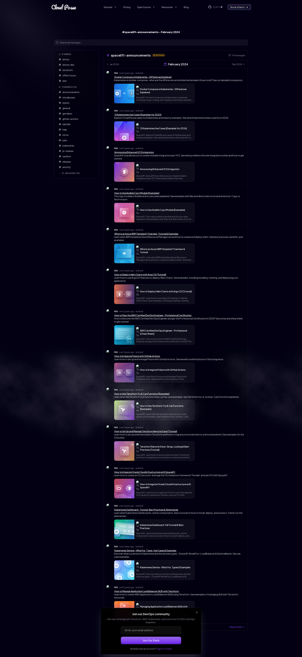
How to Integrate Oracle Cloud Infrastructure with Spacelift (144, 472)
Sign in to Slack (164, 648)
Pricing (126, 7)
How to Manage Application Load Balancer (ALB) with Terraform (146, 591)
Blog (186, 7)
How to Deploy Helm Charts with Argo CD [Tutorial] (140, 274)
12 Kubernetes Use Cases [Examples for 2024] (137, 114)
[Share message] (146, 73)
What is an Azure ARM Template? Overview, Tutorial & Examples (146, 233)
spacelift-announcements (131, 55)
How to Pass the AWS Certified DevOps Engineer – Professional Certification (153, 315)
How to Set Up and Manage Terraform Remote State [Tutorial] (145, 431)
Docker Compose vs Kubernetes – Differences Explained (142, 77)
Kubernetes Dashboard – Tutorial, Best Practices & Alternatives (146, 509)
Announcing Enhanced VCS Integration (134, 152)
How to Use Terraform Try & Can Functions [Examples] (141, 393)
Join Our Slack (151, 640)
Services (108, 7)
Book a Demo (237, 7)
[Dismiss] (196, 612)
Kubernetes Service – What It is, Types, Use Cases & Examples (145, 550)
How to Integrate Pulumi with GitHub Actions (137, 356)
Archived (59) (72, 173)
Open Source (144, 7)
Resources (167, 7)
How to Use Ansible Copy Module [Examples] (136, 193)
